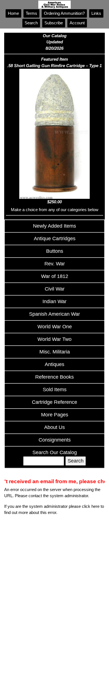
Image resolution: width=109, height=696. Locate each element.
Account (77, 22)
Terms (31, 13)
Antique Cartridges (54, 238)
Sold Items (55, 389)
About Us (54, 427)
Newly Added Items (54, 226)
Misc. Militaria (54, 352)
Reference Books (54, 377)
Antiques (54, 364)
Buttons (54, 251)
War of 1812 (54, 276)
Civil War (55, 289)
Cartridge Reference (54, 402)
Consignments (55, 440)
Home (13, 13)
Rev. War (54, 263)
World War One (54, 326)
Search (31, 22)
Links (96, 13)
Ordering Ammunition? (64, 13)
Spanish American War (54, 314)
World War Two (54, 339)
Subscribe (53, 22)
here (95, 506)
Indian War (54, 301)
